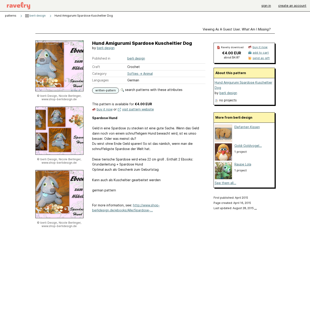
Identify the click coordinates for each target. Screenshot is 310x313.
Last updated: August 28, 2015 (235, 208)
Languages (100, 80)
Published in (101, 58)
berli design (37, 15)
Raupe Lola (242, 164)
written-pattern (105, 90)
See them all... (225, 183)
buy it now (105, 109)
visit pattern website (138, 109)
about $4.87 (232, 57)
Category (99, 73)
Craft (96, 67)
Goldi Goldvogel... (248, 146)
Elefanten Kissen (247, 127)
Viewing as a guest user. (237, 29)
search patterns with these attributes (153, 90)
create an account (292, 6)
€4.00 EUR (231, 53)
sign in (266, 6)
